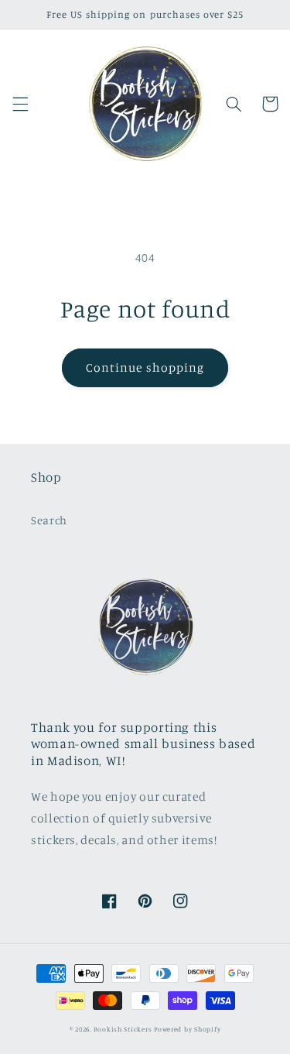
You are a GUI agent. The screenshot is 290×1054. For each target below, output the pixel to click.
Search (49, 520)
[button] (20, 104)
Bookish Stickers (123, 1029)
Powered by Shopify (187, 1029)
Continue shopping (145, 367)
